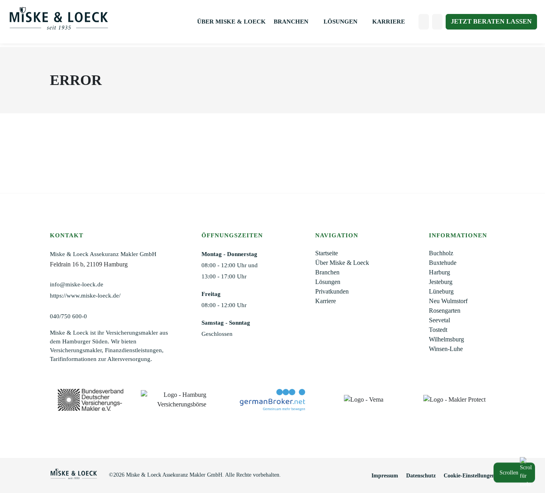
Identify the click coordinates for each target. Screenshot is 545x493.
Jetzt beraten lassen (491, 21)
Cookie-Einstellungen (469, 476)
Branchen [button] (292, 21)
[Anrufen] (424, 22)
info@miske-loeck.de (76, 284)
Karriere (388, 21)
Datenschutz (421, 476)
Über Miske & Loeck (231, 21)
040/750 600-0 (68, 316)
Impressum (384, 476)
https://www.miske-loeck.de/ (85, 295)
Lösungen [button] (341, 21)
